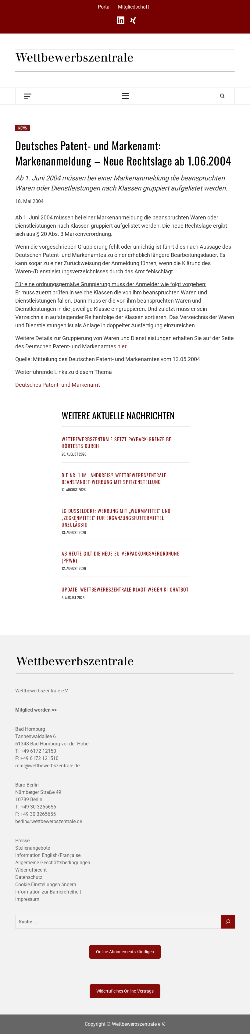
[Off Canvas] (28, 95)
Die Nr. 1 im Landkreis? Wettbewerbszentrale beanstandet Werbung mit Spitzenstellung (114, 478)
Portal (104, 7)
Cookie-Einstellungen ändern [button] (45, 884)
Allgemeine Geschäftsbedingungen (52, 862)
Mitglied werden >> (36, 710)
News (22, 127)
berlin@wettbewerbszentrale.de (48, 821)
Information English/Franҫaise (47, 855)
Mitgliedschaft (133, 7)
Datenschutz (28, 877)
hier (121, 346)
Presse (22, 841)
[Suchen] (228, 922)
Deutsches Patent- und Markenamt (57, 385)
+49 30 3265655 (38, 814)
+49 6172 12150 (38, 751)
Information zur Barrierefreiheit (48, 892)
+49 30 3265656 (38, 807)
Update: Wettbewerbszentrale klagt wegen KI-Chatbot (125, 589)
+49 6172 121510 (39, 758)
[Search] (222, 95)
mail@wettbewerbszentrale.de (47, 766)
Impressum (27, 899)
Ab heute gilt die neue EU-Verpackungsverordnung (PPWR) (121, 557)
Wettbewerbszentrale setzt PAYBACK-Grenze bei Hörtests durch (117, 442)
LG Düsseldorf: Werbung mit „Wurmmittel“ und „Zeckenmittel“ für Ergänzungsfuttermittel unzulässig (116, 517)
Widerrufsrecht (31, 870)
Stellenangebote (32, 848)
